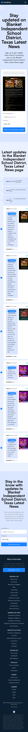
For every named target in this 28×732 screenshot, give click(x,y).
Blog (14, 697)
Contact (14, 689)
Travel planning (14, 606)
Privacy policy (14, 704)
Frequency (5, 120)
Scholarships (14, 603)
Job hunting (14, 590)
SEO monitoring (14, 626)
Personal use (14, 677)
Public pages (14, 670)
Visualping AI (14, 655)
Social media (14, 595)
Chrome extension (14, 665)
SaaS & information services (14, 638)
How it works (14, 653)
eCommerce (14, 641)
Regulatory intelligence (14, 618)
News (14, 587)
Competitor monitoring (14, 615)
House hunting (14, 592)
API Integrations (14, 658)
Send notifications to (8, 113)
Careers (14, 692)
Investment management (14, 633)
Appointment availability (14, 584)
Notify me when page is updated (14, 130)
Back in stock (14, 579)
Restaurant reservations (14, 600)
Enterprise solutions (14, 682)
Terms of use (14, 706)
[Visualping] (6, 2)
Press (14, 695)
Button (14, 668)
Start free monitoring (14, 544)
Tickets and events (14, 608)
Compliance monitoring (14, 620)
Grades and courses (14, 598)
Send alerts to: (5, 528)
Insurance (14, 643)
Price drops (14, 582)
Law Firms (14, 635)
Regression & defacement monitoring (14, 623)
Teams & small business (14, 680)
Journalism (14, 646)
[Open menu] (25, 2)
